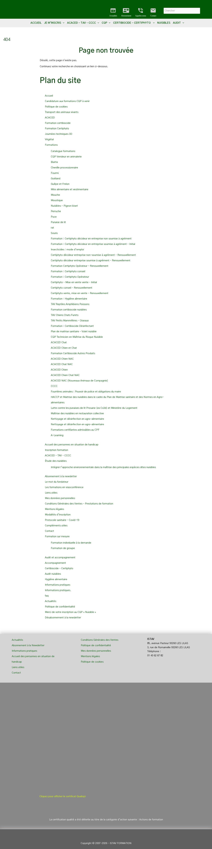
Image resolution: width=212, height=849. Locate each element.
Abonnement (126, 12)
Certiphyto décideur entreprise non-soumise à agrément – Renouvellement (93, 255)
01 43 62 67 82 (155, 655)
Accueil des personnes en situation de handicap (71, 444)
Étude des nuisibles (56, 461)
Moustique (57, 200)
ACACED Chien (59, 370)
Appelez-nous (140, 12)
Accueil (36, 23)
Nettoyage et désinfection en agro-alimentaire (77, 419)
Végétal (49, 139)
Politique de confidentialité (60, 606)
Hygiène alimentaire (56, 579)
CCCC (54, 386)
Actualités (113, 12)
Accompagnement (55, 563)
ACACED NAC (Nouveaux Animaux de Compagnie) (79, 380)
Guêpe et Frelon (60, 184)
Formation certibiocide (58, 123)
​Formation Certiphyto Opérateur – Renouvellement (79, 266)
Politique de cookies (56, 106)
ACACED (50, 117)
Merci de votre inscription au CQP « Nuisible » (70, 612)
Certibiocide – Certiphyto (59, 568)
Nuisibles (163, 23)
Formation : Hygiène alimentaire (69, 299)
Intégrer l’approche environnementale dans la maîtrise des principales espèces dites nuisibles (103, 467)
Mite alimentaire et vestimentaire (69, 189)
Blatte (54, 162)
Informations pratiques (57, 585)
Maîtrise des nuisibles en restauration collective (77, 413)
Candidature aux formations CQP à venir (67, 101)
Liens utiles (51, 493)
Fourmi (55, 173)
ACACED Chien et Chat (64, 348)
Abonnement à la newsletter (61, 476)
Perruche (56, 211)
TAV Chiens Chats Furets (64, 315)
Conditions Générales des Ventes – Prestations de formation (79, 503)
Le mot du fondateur (56, 482)
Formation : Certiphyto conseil (68, 271)
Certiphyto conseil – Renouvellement (71, 288)
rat (52, 227)
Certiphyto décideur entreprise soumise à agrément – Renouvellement (90, 260)
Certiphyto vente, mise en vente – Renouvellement (79, 293)
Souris (54, 233)
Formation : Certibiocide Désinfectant (72, 326)
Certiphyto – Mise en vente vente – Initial (74, 282)
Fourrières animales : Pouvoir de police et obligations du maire (86, 391)
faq (47, 596)
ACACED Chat (59, 342)
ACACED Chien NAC (62, 359)
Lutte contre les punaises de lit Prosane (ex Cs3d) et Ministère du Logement (94, 408)
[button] (62, 23)
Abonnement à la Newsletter (28, 645)
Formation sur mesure (57, 536)
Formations (51, 145)
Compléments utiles (56, 525)
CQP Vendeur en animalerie (66, 156)
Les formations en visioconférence (64, 487)
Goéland (55, 178)
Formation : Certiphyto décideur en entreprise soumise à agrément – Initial (93, 244)
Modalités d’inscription (58, 514)
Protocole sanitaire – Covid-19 (62, 520)
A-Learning (57, 435)
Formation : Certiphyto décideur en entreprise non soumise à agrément (91, 238)
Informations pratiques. (58, 590)
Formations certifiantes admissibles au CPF (75, 430)
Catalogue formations (63, 151)
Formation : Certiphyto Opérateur (70, 277)
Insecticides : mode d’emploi (67, 249)
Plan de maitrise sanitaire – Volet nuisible (74, 331)
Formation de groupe (63, 548)
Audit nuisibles (53, 574)
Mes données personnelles (60, 498)
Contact (153, 12)
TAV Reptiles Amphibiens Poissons (70, 304)
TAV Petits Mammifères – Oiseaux (70, 320)
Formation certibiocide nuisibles (69, 309)
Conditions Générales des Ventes (99, 640)
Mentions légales (54, 509)
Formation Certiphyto (57, 128)
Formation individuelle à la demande (71, 543)
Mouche (55, 195)
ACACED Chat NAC (62, 364)
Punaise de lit (58, 222)
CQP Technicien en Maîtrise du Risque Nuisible (77, 337)
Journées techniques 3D (58, 134)
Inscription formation (56, 450)
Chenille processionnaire (64, 167)
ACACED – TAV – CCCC (58, 455)
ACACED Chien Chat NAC (65, 375)
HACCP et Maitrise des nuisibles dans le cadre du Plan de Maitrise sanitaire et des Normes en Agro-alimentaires (107, 400)
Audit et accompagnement (60, 557)
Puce (54, 217)
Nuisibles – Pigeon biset (64, 206)
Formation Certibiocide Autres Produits (73, 353)
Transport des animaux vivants (61, 112)
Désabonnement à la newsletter (63, 617)
